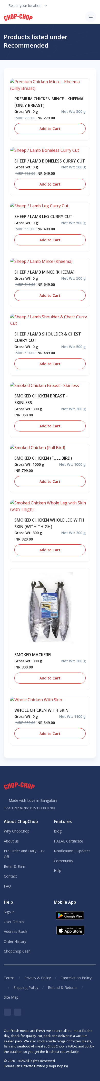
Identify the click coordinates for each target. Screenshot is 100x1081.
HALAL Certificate (68, 841)
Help (57, 870)
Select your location (25, 5)
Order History (15, 941)
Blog (58, 831)
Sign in (9, 912)
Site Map (11, 997)
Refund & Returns (62, 987)
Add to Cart (50, 128)
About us (11, 841)
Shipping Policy (26, 987)
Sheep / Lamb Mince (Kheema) (44, 272)
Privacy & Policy (37, 977)
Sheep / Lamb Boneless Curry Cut (49, 161)
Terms (9, 977)
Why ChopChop (16, 831)
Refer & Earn (14, 866)
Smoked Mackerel (33, 654)
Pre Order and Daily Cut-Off (24, 853)
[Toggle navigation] (90, 16)
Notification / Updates (72, 850)
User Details (14, 921)
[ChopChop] (18, 17)
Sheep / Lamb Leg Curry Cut (43, 216)
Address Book (15, 931)
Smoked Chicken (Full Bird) (43, 458)
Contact (10, 876)
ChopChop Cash (17, 951)
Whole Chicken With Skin (41, 710)
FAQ (7, 886)
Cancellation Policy (76, 977)
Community (63, 860)
